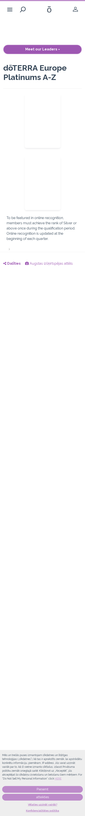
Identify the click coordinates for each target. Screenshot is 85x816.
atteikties (42, 797)
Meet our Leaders (41, 49)
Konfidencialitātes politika (42, 810)
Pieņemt (42, 789)
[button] (42, 233)
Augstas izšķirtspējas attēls (51, 263)
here (58, 778)
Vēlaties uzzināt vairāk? (42, 804)
